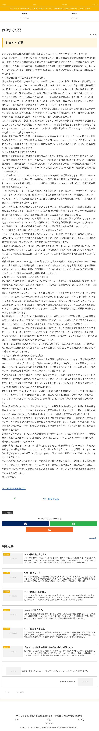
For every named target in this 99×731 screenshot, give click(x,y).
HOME (17, 720)
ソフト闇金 (8, 513)
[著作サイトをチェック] (25, 523)
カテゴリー (82, 720)
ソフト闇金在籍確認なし (14, 488)
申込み (49, 720)
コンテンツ (49, 723)
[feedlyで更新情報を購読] (73, 523)
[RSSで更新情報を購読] (49, 529)
